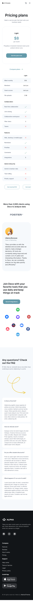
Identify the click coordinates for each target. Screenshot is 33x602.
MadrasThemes (25, 594)
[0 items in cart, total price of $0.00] (25, 3)
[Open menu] (30, 3)
